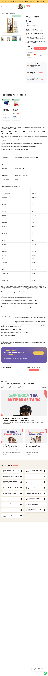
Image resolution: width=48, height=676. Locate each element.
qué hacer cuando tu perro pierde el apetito (39, 339)
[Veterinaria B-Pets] (24, 6)
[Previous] (3, 25)
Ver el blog (44, 387)
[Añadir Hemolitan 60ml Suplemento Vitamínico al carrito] (19, 105)
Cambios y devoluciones (30, 87)
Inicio (3, 13)
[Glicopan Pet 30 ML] (2, 38)
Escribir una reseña (34, 369)
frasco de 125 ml (32, 341)
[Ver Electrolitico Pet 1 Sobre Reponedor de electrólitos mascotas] (6, 102)
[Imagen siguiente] (9, 103)
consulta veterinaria (40, 342)
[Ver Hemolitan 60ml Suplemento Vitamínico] (16, 102)
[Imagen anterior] (3, 103)
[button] (43, 6)
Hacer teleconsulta (38, 356)
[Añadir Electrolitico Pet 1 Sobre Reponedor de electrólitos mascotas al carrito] (9, 105)
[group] (24, 1)
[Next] (20, 25)
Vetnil (27, 15)
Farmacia (6, 13)
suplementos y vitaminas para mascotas (16, 342)
